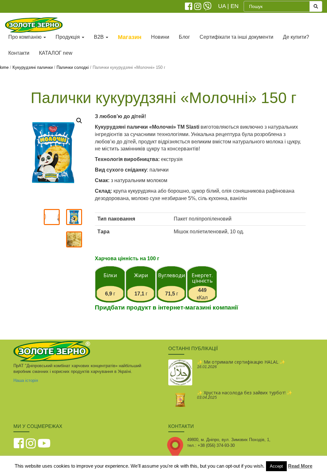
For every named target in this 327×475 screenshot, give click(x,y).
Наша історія (25, 380)
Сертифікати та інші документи (236, 37)
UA (222, 6)
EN (235, 6)
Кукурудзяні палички (32, 67)
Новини (160, 37)
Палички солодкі (73, 67)
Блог (184, 37)
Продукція (68, 37)
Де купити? (296, 37)
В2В (99, 37)
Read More (300, 466)
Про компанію (25, 37)
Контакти (18, 53)
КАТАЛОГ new (55, 53)
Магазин (129, 37)
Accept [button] (276, 466)
